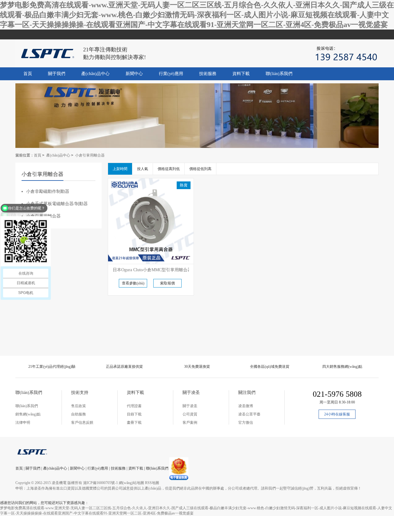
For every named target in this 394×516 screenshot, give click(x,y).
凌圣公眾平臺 (249, 414)
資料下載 (241, 73)
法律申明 (22, 422)
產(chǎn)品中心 (95, 73)
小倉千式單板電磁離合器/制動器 (57, 203)
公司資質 (190, 414)
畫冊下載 (134, 422)
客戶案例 (190, 422)
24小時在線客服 (337, 414)
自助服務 (78, 414)
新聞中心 (134, 73)
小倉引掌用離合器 (90, 155)
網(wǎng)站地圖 (131, 483)
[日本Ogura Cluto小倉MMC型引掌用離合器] (151, 221)
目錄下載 (134, 414)
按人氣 (142, 169)
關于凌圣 (190, 406)
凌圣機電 (59, 483)
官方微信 (245, 422)
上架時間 (120, 169)
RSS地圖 (152, 483)
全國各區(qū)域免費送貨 (269, 366)
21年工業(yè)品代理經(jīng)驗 (51, 366)
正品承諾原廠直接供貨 (124, 366)
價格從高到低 (169, 169)
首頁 (27, 73)
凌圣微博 (245, 406)
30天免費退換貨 (197, 366)
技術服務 (207, 73)
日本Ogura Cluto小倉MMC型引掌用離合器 (152, 270)
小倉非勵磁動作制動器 (47, 191)
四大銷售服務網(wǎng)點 (342, 366)
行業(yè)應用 (171, 73)
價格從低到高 (200, 169)
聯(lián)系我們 (279, 73)
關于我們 (56, 73)
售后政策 (78, 406)
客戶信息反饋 (82, 422)
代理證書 (134, 406)
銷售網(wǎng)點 (28, 414)
